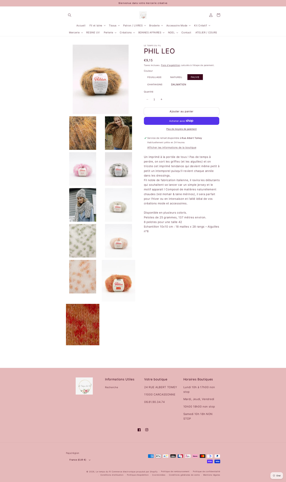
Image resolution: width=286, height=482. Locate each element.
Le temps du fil (103, 472)
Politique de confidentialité (206, 471)
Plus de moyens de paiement (181, 129)
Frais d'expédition (170, 65)
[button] (70, 15)
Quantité (148, 91)
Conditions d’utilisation (111, 475)
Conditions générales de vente (184, 475)
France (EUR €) (77, 459)
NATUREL (178, 77)
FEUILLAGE (156, 77)
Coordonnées (158, 475)
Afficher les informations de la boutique (171, 147)
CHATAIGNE (156, 85)
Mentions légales (211, 475)
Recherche (111, 387)
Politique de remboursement (175, 471)
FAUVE (195, 77)
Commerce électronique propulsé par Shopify (135, 472)
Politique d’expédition (138, 475)
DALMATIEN (178, 84)
